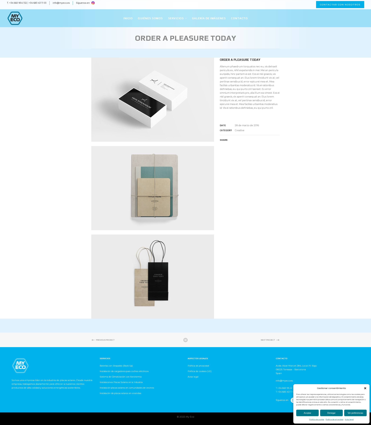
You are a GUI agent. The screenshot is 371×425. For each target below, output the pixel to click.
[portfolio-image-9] (152, 99)
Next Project (268, 340)
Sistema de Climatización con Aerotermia (121, 376)
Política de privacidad (334, 419)
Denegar (331, 413)
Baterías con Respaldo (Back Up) (116, 365)
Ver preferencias (355, 413)
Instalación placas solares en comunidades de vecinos (127, 387)
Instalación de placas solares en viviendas (120, 393)
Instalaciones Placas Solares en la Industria (121, 382)
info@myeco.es (61, 2)
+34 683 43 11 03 (37, 2)
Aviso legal (349, 419)
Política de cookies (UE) (199, 371)
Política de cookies (316, 419)
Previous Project (105, 340)
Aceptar (307, 413)
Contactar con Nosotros (340, 4)
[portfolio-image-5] (152, 188)
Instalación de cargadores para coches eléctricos (124, 371)
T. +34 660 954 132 (17, 2)
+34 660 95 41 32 (287, 388)
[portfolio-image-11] (152, 276)
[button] (365, 388)
